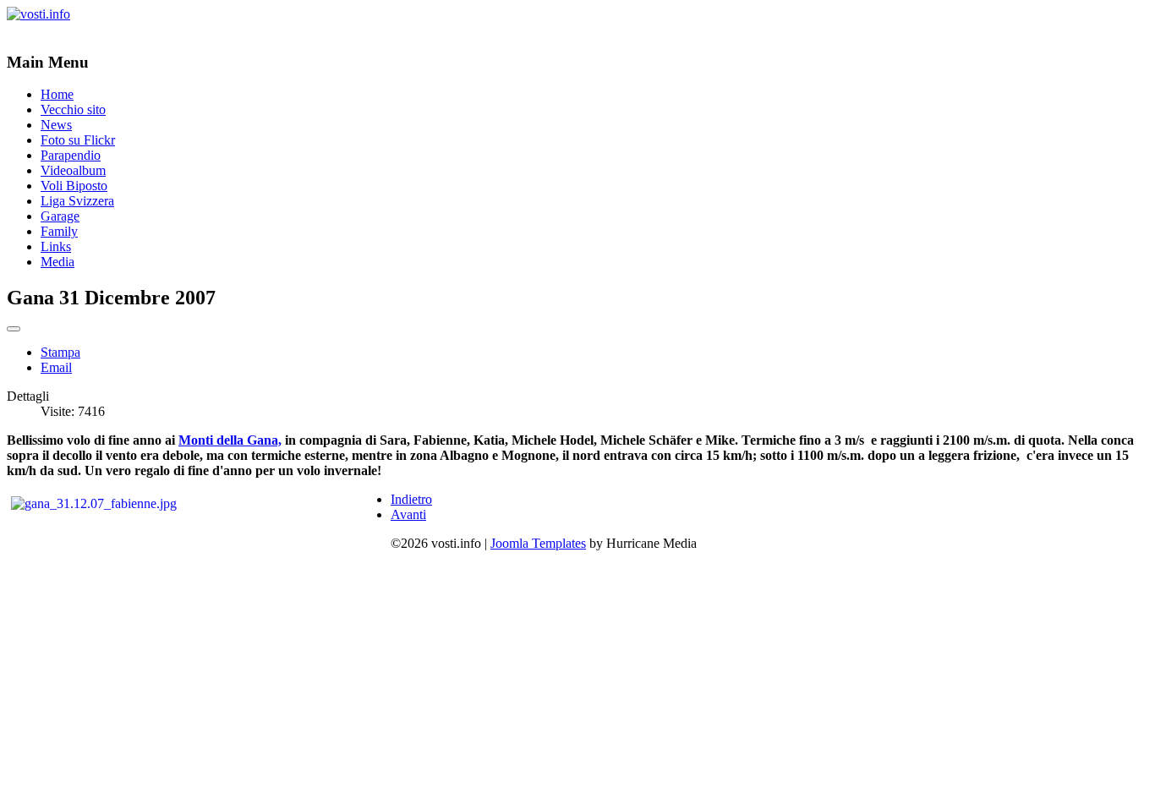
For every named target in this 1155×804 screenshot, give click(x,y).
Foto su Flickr (78, 140)
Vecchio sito (73, 109)
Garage (60, 216)
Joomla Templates (538, 543)
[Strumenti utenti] (13, 328)
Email (56, 367)
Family (59, 231)
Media (57, 261)
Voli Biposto (74, 185)
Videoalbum (73, 170)
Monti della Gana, (230, 440)
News (56, 125)
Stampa (60, 352)
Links (56, 246)
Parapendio (71, 155)
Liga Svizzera (77, 201)
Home (57, 94)
